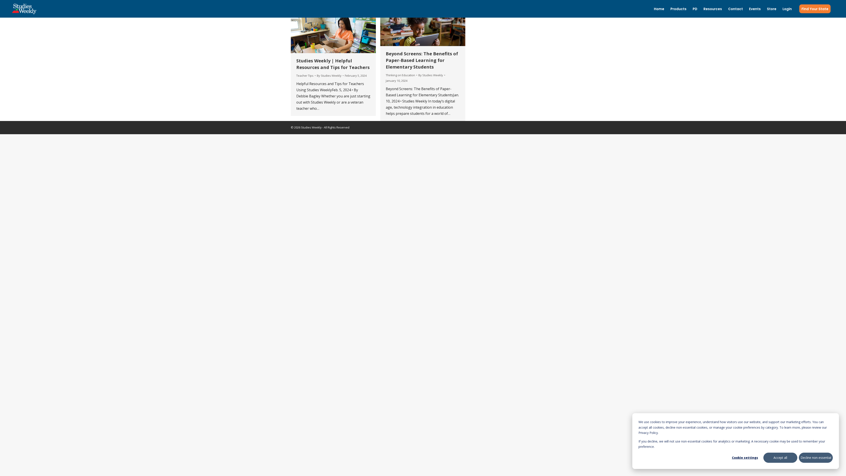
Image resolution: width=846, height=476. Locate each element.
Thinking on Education (400, 75)
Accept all (780, 458)
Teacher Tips (305, 76)
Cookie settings (745, 458)
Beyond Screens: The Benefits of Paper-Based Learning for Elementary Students (422, 60)
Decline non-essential (816, 458)
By (329, 76)
